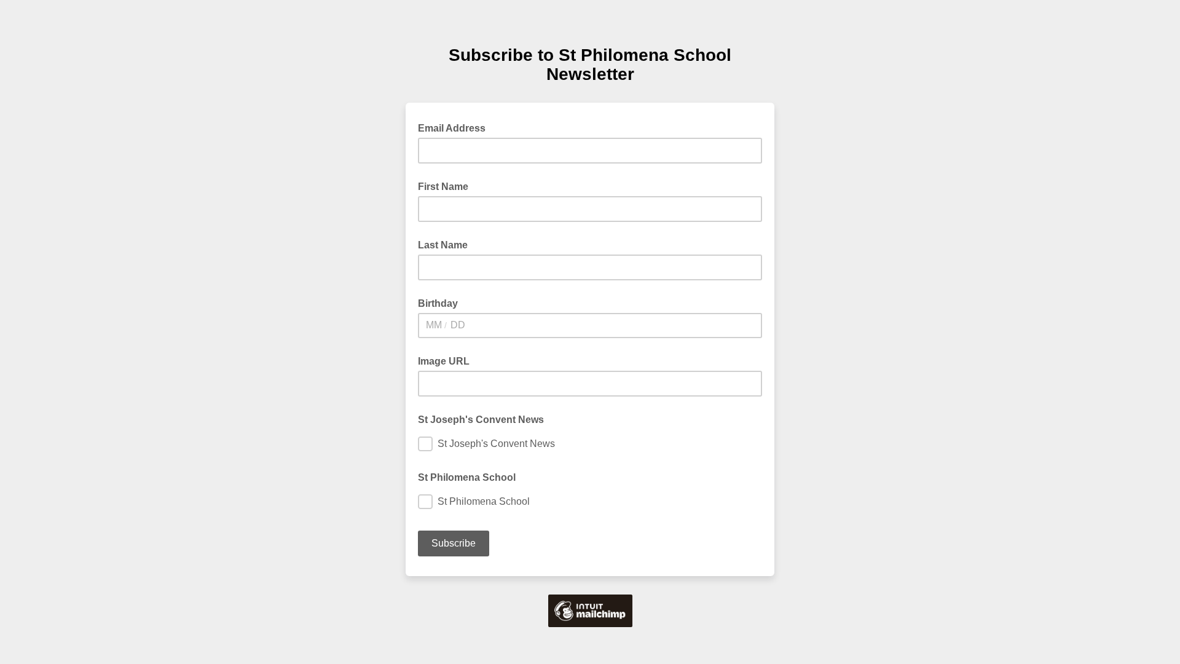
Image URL (444, 361)
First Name (443, 186)
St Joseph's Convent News (481, 419)
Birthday (438, 303)
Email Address (455, 127)
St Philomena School (467, 477)
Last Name (443, 245)
